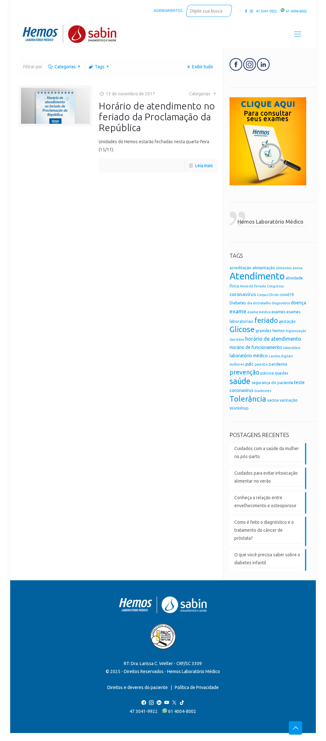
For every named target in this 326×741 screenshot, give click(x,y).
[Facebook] (246, 11)
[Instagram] (251, 11)
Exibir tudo (202, 66)
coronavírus (243, 294)
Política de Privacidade (197, 687)
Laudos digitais (281, 356)
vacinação (289, 400)
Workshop (239, 408)
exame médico (259, 312)
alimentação (263, 267)
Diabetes (238, 302)
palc (249, 364)
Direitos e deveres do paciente (137, 687)
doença (298, 302)
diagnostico (281, 303)
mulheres (237, 364)
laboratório (291, 348)
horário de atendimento (273, 339)
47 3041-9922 (265, 11)
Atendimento (257, 276)
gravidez (264, 330)
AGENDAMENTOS (168, 10)
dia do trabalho (259, 303)
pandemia (278, 364)
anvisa (297, 268)
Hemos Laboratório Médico (270, 222)
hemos (279, 330)
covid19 (287, 294)
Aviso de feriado (253, 286)
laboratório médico (249, 355)
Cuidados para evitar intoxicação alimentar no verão (266, 477)
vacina (273, 400)
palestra (261, 364)
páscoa (267, 373)
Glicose (242, 329)
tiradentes (262, 391)
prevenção (244, 372)
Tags (99, 66)
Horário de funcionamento (256, 347)
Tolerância (248, 399)
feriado (266, 320)
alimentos (284, 268)
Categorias (65, 66)
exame (238, 311)
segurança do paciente (272, 382)
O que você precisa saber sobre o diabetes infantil (267, 558)
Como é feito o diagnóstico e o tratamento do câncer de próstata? (264, 530)
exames (279, 311)
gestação (287, 321)
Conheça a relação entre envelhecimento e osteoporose (265, 501)
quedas (281, 373)
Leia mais (204, 165)
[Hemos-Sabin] (69, 33)
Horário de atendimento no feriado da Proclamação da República (157, 116)
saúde (240, 381)
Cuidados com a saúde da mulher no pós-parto (266, 452)
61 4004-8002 (296, 11)
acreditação (241, 267)
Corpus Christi (268, 295)
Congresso (275, 286)
